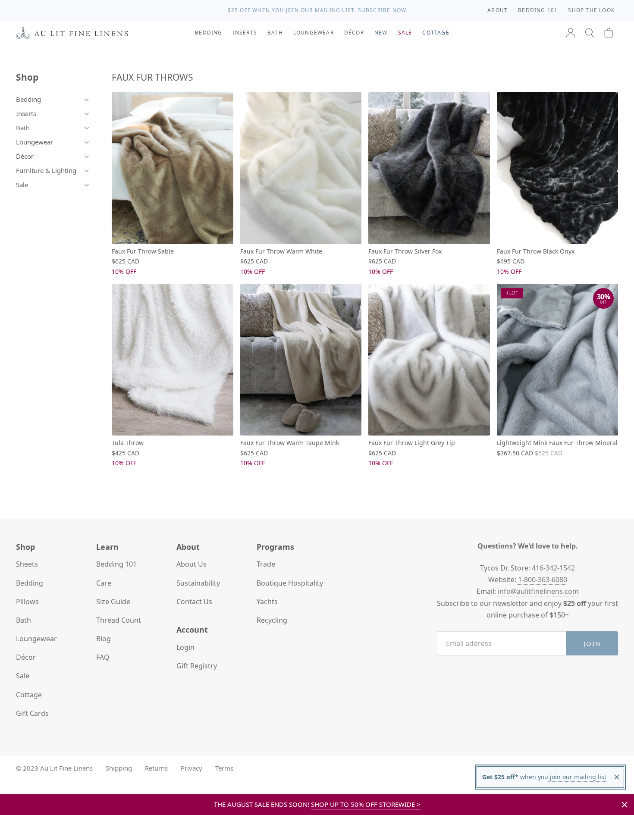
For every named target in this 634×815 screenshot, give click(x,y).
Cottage (29, 694)
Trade (266, 564)
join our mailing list (577, 777)
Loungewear (34, 142)
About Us (191, 564)
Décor (25, 156)
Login (185, 647)
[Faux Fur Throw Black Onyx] (557, 168)
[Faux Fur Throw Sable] (172, 168)
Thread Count (118, 620)
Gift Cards (32, 713)
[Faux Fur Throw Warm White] (301, 168)
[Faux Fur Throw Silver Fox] (429, 168)
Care (103, 583)
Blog (103, 638)
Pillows (27, 601)
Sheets (27, 564)
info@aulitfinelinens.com (538, 591)
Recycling (272, 620)
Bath (23, 127)
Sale (22, 184)
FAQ (103, 657)
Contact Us (194, 601)
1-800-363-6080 (542, 579)
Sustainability (198, 583)
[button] (589, 32)
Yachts (267, 601)
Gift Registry (196, 666)
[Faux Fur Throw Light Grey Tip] (429, 360)
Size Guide (113, 601)
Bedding (28, 99)
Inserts (26, 113)
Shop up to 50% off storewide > (366, 804)
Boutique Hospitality (290, 583)
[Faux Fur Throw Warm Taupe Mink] (301, 360)
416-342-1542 (553, 568)
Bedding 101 (116, 564)
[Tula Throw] (172, 360)
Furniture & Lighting (46, 170)
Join (592, 643)
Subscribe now (382, 10)
